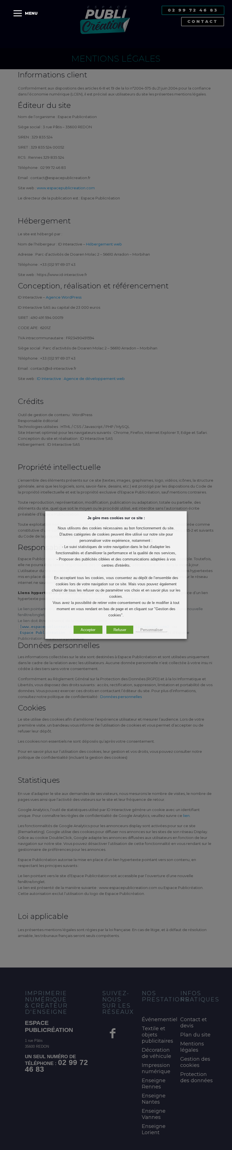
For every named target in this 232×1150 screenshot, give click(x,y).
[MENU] (17, 13)
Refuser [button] (119, 630)
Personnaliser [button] (151, 630)
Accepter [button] (88, 630)
